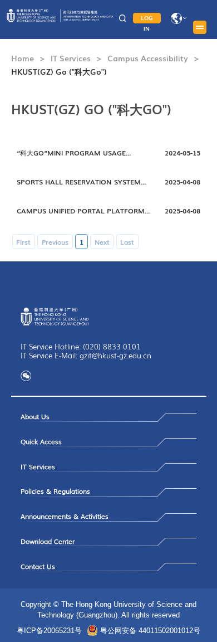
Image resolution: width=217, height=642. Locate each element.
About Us (35, 416)
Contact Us (38, 566)
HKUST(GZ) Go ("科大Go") (59, 71)
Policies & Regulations (55, 491)
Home (22, 58)
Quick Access (41, 441)
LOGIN (147, 18)
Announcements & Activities (64, 516)
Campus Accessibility (147, 58)
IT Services (71, 58)
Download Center (48, 541)
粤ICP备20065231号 (49, 630)
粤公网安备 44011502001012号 (150, 630)
